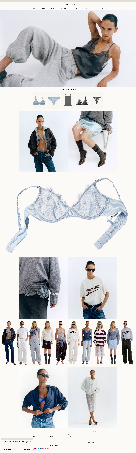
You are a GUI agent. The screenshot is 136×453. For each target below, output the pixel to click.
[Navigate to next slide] (102, 100)
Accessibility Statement (54, 445)
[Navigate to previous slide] (33, 100)
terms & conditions (99, 438)
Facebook (69, 438)
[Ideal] (35, 448)
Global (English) (91, 442)
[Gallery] (68, 100)
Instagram (69, 434)
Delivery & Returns (35, 438)
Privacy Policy (52, 443)
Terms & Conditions (53, 441)
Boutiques (51, 436)
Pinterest (69, 436)
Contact (33, 434)
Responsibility (52, 438)
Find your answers (35, 436)
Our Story (51, 434)
